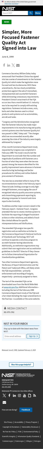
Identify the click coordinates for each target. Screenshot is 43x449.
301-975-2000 (6, 387)
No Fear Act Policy (9, 432)
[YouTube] (24, 395)
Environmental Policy (31, 432)
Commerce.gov (7, 441)
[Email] (18, 65)
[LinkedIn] (14, 395)
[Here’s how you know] (21, 3)
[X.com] (13, 65)
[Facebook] (4, 65)
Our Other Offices (27, 391)
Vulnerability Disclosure (30, 427)
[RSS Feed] (34, 395)
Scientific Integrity (8, 436)
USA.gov (29, 441)
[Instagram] (19, 395)
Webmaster (6, 391)
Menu (37, 13)
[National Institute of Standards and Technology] (18, 375)
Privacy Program (31, 422)
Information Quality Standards (28, 436)
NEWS (6, 22)
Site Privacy (8, 422)
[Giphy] (29, 395)
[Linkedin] (8, 65)
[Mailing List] (4, 402)
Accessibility (19, 422)
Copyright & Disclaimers (11, 427)
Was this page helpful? (21, 364)
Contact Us (16, 391)
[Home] (9, 9)
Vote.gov (37, 441)
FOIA (19, 432)
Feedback (26, 409)
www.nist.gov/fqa (11, 287)
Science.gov (19, 441)
